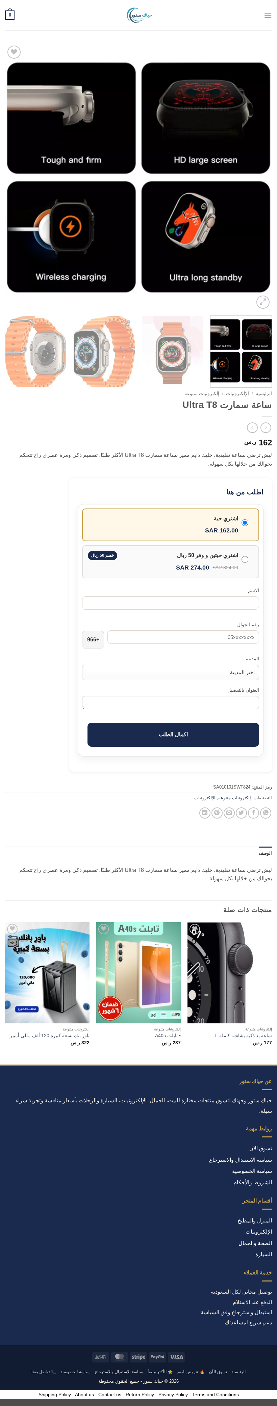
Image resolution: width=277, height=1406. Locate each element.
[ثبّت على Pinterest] (217, 813)
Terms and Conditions (215, 1394)
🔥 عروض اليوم (191, 1372)
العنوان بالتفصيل (243, 690)
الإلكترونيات (237, 393)
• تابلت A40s (168, 1035)
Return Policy (140, 1394)
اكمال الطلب (173, 734)
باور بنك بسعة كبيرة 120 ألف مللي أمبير (50, 1035)
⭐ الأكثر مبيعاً (160, 1372)
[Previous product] (252, 427)
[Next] (14, 177)
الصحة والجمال (255, 1243)
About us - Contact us (98, 1394)
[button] (268, 15)
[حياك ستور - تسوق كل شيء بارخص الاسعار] (138, 15)
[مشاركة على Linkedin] (204, 813)
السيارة (263, 1254)
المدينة (252, 658)
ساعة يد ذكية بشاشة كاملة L (243, 1035)
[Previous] (258, 177)
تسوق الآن (260, 1148)
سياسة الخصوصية (252, 1171)
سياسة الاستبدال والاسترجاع (240, 1160)
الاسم (253, 590)
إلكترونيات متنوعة (201, 393)
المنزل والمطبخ (254, 1220)
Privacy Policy (173, 1394)
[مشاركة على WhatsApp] (265, 813)
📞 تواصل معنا (43, 1372)
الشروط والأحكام (252, 1182)
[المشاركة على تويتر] (241, 813)
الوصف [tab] (265, 853)
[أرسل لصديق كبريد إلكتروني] (229, 813)
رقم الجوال (248, 624)
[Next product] (265, 427)
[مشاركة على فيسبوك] (253, 813)
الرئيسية (264, 393)
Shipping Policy (55, 1394)
